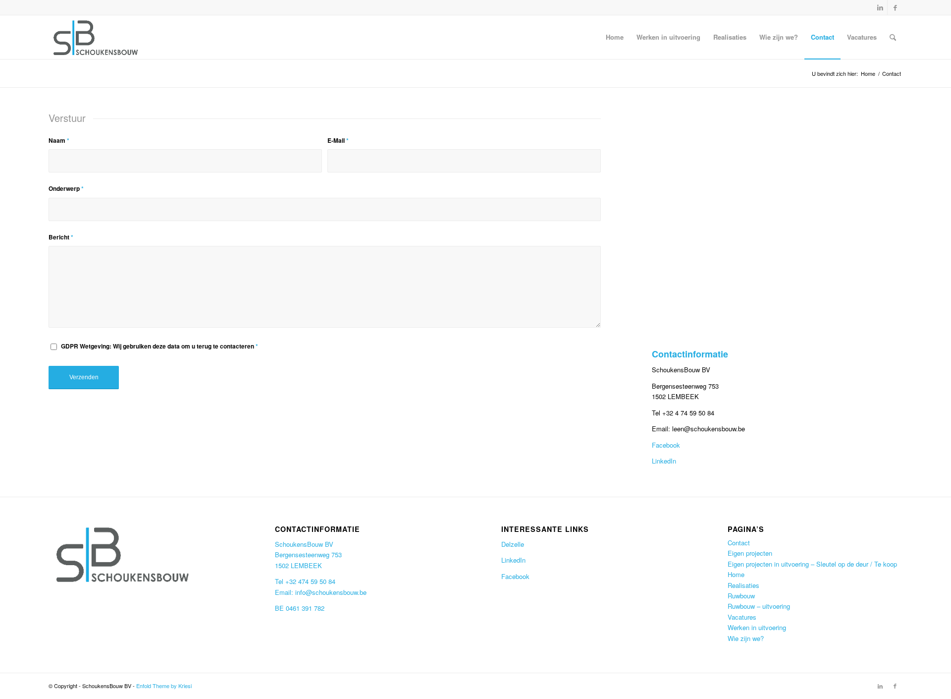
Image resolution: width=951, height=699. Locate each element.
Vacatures (742, 617)
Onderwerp (66, 188)
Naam (59, 140)
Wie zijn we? (746, 638)
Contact (739, 542)
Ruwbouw (741, 595)
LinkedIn (664, 461)
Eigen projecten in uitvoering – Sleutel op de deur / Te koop (812, 564)
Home (736, 574)
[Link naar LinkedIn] (880, 7)
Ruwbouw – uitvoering (759, 606)
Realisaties (743, 585)
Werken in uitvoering (757, 627)
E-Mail (338, 140)
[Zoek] (892, 37)
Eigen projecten (750, 553)
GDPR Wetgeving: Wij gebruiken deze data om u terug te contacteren (159, 346)
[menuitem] (614, 37)
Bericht (61, 237)
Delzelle (512, 544)
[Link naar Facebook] (895, 7)
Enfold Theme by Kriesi (164, 686)
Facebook (666, 445)
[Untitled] (96, 37)
